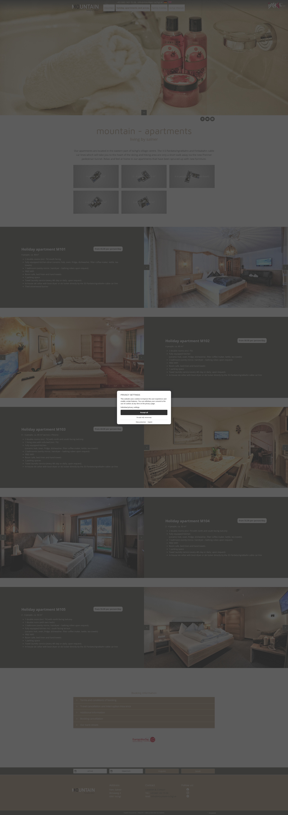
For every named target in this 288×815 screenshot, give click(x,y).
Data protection (141, 422)
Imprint (150, 422)
